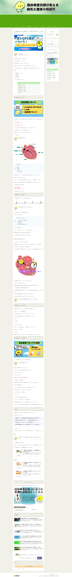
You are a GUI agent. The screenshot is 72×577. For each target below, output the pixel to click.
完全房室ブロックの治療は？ (52, 77)
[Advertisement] (36, 19)
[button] (57, 35)
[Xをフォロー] (32, 509)
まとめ (49, 79)
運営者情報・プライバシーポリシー (54, 574)
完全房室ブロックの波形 (22, 87)
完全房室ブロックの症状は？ (52, 75)
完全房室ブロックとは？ (22, 85)
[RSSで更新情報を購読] (35, 509)
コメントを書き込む (29, 566)
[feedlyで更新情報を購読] (33, 509)
